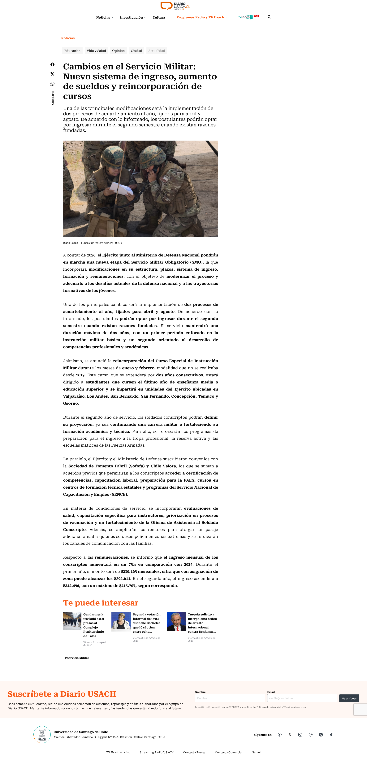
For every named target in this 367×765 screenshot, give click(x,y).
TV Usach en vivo (118, 752)
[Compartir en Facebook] (52, 64)
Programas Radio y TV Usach (200, 17)
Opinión (118, 50)
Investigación (131, 17)
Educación (72, 50)
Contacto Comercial (229, 752)
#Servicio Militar (77, 658)
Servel (256, 752)
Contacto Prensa (194, 752)
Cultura (159, 17)
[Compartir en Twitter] (52, 74)
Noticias (103, 17)
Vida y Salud (96, 50)
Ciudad (136, 50)
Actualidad (156, 50)
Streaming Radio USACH (157, 752)
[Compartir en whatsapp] (52, 83)
